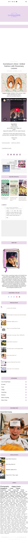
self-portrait (19, 531)
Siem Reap (25, 493)
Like (5, 517)
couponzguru (14, 527)
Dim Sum (14, 510)
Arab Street (13, 508)
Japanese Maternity (16, 515)
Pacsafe (12, 519)
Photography (4, 486)
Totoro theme (6, 505)
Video (9, 490)
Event (13, 511)
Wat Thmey (17, 525)
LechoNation (25, 516)
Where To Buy (4, 400)
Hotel (17, 499)
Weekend (3, 394)
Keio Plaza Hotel (7, 516)
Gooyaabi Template (14, 539)
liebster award (18, 529)
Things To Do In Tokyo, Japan (12, 475)
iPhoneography (3, 507)
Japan (20, 493)
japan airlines (8, 529)
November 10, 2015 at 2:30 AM (16, 208)
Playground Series (3, 520)
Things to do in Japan (21, 523)
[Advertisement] (14, 43)
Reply (7, 217)
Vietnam (9, 525)
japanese (13, 529)
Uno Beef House (23, 524)
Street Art (5, 523)
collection (2, 527)
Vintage (2, 389)
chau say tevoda (23, 526)
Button (11, 509)
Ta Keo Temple (13, 523)
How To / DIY (15, 493)
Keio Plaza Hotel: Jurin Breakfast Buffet (15, 348)
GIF (2, 503)
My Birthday (12, 504)
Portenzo (9, 520)
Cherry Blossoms (24, 509)
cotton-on (9, 527)
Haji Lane (19, 512)
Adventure (19, 492)
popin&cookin (14, 531)
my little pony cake (7, 531)
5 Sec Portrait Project (5, 381)
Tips (3, 524)
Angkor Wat (8, 508)
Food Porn (9, 499)
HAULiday (6, 503)
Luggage (8, 517)
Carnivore (6, 502)
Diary (22, 495)
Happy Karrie (16, 486)
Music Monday (24, 518)
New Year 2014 (19, 504)
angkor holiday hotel (7, 526)
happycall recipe (22, 528)
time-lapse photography (11, 532)
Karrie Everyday (22, 499)
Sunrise (8, 523)
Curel (6, 510)
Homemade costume (4, 515)
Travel (2, 387)
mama (23, 529)
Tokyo (1, 505)
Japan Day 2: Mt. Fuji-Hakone (13, 368)
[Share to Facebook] (8, 154)
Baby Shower (24, 508)
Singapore (3, 488)
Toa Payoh (7, 524)
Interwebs (2, 504)
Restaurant (3, 490)
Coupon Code (12, 502)
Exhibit (16, 511)
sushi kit (1, 532)
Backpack (2, 509)
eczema (18, 527)
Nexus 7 (25, 504)
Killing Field (13, 516)
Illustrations (10, 515)
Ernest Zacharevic (8, 511)
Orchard (8, 519)
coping (5, 527)
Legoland (2, 517)
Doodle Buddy (19, 510)
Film (17, 502)
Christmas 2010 (15, 497)
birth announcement (15, 526)
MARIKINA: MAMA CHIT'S (12, 321)
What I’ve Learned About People (13, 328)
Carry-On (14, 509)
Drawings (24, 510)
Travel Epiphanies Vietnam (14, 524)
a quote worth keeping (11, 308)
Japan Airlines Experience (12, 341)
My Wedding (8, 501)
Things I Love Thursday (15, 495)
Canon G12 (20, 498)
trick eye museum (19, 532)
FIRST (19, 511)
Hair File (10, 503)
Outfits (6, 491)
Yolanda (1, 526)
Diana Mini (10, 510)
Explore (2, 495)
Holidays (15, 503)
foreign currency (4, 528)
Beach (15, 498)
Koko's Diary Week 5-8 (11, 355)
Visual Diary (3, 392)
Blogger (1, 502)
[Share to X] (11, 154)
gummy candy (9, 528)
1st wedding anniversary (12, 507)
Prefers (23, 492)
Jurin (22, 515)
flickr (25, 505)
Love (11, 488)
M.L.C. (12, 517)
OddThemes (12, 537)
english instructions (24, 527)
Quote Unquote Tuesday (20, 496)
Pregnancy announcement (16, 520)
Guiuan (13, 499)
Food (1, 491)
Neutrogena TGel (3, 519)
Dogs (4, 499)
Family (22, 490)
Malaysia (4, 518)
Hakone (23, 512)
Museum (2, 498)
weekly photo (6, 533)
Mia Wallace (15, 518)
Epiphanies (2, 511)
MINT (15, 517)
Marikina (7, 504)
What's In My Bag (5, 397)
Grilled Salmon (14, 61)
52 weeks (3, 384)
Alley (26, 507)
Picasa (25, 519)
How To (19, 503)
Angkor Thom (2, 508)
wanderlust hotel (24, 501)
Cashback (19, 509)
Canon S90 (16, 490)
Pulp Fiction (24, 520)
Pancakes (16, 519)
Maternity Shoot (9, 518)
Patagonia (21, 519)
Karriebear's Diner (6, 148)
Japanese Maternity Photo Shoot (13, 362)
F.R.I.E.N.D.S (8, 493)
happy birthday (16, 528)
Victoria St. (12, 505)
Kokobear (22, 491)
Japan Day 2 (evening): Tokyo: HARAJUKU (15, 335)
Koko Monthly (11, 496)
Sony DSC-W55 (12, 492)
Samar (13, 501)
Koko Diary (2, 501)
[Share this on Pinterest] (14, 154)
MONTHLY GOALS (20, 517)
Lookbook (7, 495)
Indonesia (24, 503)
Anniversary (8, 497)
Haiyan (15, 512)
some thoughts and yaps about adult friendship (16, 314)
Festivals (1, 512)
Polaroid (6, 498)
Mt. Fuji (19, 518)
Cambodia (2, 493)
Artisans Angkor (18, 508)
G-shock (5, 512)
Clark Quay (2, 510)
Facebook (23, 511)
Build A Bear (7, 509)
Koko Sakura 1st (19, 516)
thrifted (5, 532)
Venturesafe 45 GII (3, 525)
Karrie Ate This (14, 491)
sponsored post (25, 531)
